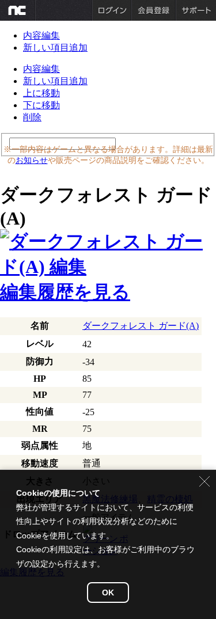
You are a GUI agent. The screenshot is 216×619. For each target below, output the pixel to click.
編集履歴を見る (65, 292)
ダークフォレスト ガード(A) (140, 326)
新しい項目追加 (55, 47)
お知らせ (32, 160)
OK (108, 592)
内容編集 (41, 35)
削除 (32, 117)
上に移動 (41, 93)
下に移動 (41, 105)
